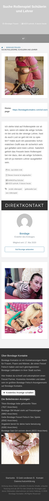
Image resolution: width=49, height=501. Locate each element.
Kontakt (39, 478)
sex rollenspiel (11, 193)
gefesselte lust (30, 189)
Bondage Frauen (11, 24)
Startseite (10, 478)
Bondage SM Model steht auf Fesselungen (21, 410)
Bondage (25, 233)
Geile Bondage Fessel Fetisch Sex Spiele (20, 417)
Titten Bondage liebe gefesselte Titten (18, 403)
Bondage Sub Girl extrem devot (16, 431)
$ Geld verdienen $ (25, 478)
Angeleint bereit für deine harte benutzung (20, 424)
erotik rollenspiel (15, 189)
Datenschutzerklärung (24, 481)
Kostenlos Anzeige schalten (20, 392)
